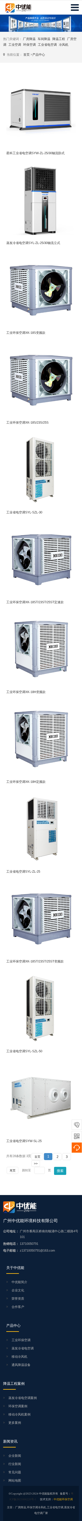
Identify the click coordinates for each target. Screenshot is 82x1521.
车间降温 (44, 39)
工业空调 (14, 44)
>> (36, 1163)
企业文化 (18, 1290)
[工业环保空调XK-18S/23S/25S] (41, 379)
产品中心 (38, 54)
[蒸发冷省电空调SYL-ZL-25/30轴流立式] (41, 200)
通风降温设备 (21, 1365)
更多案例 (14, 1422)
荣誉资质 (18, 1298)
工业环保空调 (21, 1340)
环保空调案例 (17, 1406)
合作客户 (18, 1307)
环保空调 (29, 44)
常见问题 (14, 1472)
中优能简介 (19, 1282)
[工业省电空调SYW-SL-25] (41, 1098)
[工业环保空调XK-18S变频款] (41, 289)
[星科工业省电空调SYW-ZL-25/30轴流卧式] (41, 110)
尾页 (13, 1170)
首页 (26, 54)
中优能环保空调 (63, 1499)
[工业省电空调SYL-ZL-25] (41, 828)
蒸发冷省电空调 (23, 1348)
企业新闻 (14, 1455)
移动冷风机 (19, 1356)
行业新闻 (14, 1464)
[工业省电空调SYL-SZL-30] (41, 469)
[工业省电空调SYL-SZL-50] (41, 1008)
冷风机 (63, 44)
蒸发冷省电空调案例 (22, 1398)
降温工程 (58, 39)
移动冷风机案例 (19, 1414)
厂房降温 (29, 39)
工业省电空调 (47, 44)
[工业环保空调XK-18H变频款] (41, 649)
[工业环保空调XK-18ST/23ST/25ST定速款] (41, 559)
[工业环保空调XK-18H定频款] (41, 738)
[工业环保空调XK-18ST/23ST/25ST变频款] (41, 918)
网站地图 (14, 1480)
